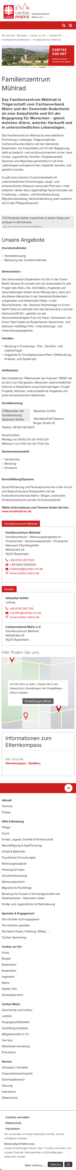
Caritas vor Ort (38, 35)
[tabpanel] (38, 55)
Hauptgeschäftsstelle (15, 1022)
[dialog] (39, 1150)
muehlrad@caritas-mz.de (26, 569)
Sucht (5, 833)
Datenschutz (10, 1097)
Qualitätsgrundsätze (15, 1028)
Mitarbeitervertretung (16, 1046)
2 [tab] (33, 67)
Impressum (9, 1091)
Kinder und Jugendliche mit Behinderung (28, 904)
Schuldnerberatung (14, 875)
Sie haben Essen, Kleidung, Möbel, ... (25, 931)
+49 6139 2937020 (21, 560)
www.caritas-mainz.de (24, 573)
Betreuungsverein (13, 881)
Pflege (6, 827)
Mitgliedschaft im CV (15, 1034)
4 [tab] (51, 67)
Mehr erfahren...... (35, 1165)
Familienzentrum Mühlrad (16, 39)
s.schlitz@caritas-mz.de (25, 613)
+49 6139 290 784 (21, 608)
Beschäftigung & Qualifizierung (22, 845)
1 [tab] (24, 67)
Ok (68, 1164)
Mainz (6, 982)
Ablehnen (55, 1164)
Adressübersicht (12, 995)
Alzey (5, 952)
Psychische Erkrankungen (19, 857)
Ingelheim (8, 976)
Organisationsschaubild (17, 1073)
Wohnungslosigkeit (14, 863)
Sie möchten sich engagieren (20, 919)
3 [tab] (42, 67)
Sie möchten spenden (16, 925)
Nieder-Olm (9, 989)
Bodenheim (9, 964)
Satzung (7, 1085)
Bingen (6, 958)
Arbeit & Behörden (13, 851)
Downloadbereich (13, 1079)
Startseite (22, 35)
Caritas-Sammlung (14, 937)
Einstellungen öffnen (38, 701)
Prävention (9, 1052)
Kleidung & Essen (13, 869)
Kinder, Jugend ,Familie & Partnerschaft (27, 839)
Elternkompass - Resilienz (23, 763)
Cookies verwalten (17, 1117)
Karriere (7, 1040)
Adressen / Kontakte (15, 1067)
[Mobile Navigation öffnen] (70, 25)
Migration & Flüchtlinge (17, 888)
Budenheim (56, 35)
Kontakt (9, 589)
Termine (7, 806)
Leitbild (6, 1016)
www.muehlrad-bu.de (16, 511)
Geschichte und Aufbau (17, 1010)
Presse (6, 812)
